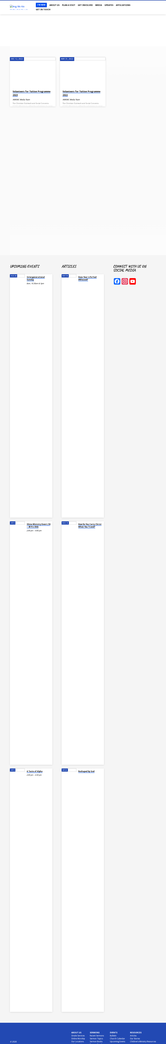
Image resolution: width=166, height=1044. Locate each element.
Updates (109, 5)
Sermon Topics (96, 1039)
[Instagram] (148, 7)
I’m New (41, 5)
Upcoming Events (117, 1041)
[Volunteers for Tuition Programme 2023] (32, 72)
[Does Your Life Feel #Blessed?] (69, 396)
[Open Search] (141, 7)
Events (113, 1033)
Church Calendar (117, 1039)
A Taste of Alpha (34, 771)
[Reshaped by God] (69, 890)
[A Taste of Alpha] (17, 890)
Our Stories (135, 1039)
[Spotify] (155, 7)
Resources (136, 1033)
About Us (54, 5)
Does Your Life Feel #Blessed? (87, 278)
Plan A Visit (68, 5)
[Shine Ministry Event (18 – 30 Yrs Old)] (17, 643)
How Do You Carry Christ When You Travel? (89, 525)
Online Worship (78, 1039)
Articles (133, 1036)
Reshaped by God (86, 771)
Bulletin (113, 1036)
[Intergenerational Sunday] (17, 396)
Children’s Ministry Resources (143, 1041)
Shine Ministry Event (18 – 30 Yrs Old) (38, 525)
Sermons (95, 1033)
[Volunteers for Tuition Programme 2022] (83, 72)
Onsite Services (78, 1036)
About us (76, 1033)
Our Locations (77, 1041)
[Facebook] (145, 7)
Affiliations (123, 5)
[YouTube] (151, 7)
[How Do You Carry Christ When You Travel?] (69, 643)
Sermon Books (96, 1041)
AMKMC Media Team (21, 99)
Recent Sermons (97, 1036)
